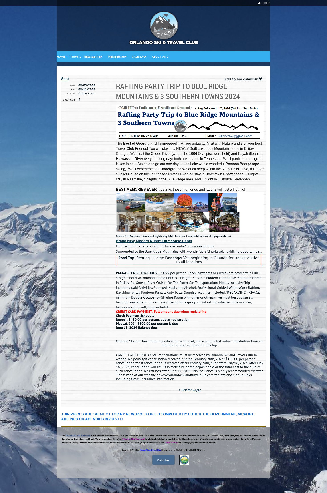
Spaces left (69, 99)
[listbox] (244, 79)
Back (65, 79)
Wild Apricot (232, 484)
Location (70, 93)
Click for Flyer (190, 390)
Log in (266, 2)
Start (72, 85)
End (73, 89)
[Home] (163, 44)
